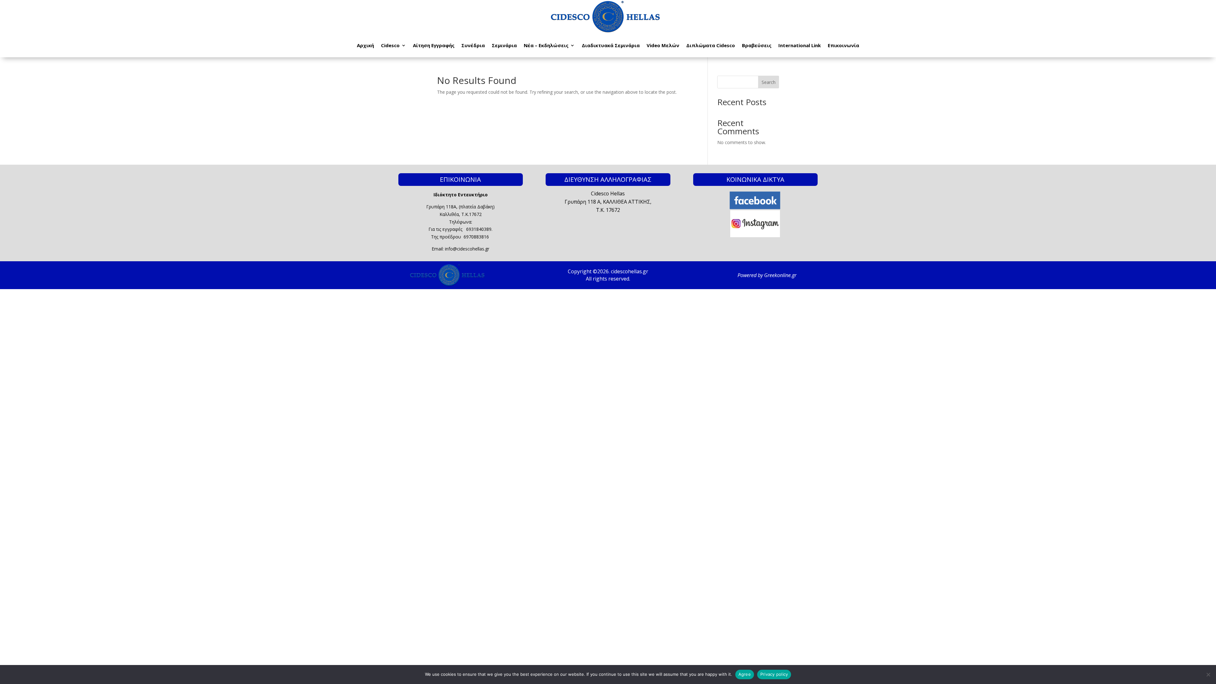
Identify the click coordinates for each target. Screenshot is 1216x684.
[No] (1208, 674)
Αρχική (365, 45)
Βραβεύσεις (756, 45)
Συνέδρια (473, 45)
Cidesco (390, 45)
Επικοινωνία (843, 45)
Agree (744, 674)
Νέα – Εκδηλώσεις (546, 45)
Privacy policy (774, 674)
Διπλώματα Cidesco (710, 45)
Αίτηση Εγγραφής (433, 45)
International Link (799, 45)
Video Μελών (663, 45)
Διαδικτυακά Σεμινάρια (611, 45)
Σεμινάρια (504, 45)
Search (769, 82)
